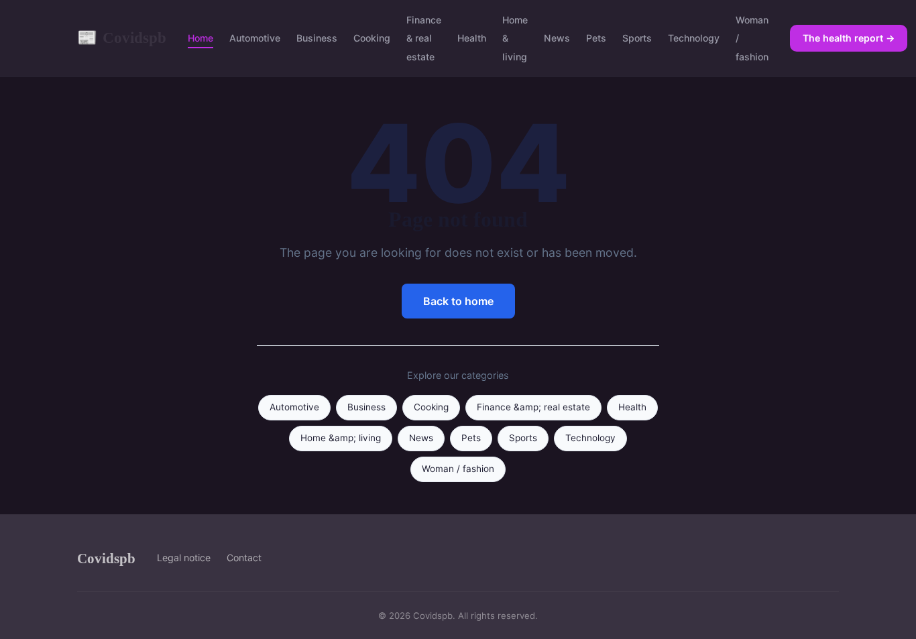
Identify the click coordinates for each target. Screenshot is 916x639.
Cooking (371, 38)
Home (200, 38)
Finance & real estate (423, 38)
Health (471, 38)
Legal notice (184, 557)
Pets (596, 38)
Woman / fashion (458, 468)
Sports (637, 38)
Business (316, 38)
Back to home (458, 301)
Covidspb (121, 37)
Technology (694, 38)
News (557, 38)
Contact (244, 557)
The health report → (849, 38)
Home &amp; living (340, 437)
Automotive (254, 38)
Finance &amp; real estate (533, 407)
